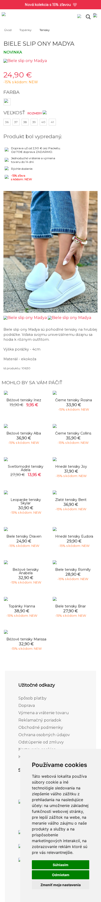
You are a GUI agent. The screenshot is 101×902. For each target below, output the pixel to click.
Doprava (26, 705)
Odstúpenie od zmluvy (41, 742)
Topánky (25, 30)
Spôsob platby (32, 698)
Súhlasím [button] (60, 865)
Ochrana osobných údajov (44, 734)
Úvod (8, 30)
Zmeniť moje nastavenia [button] (60, 885)
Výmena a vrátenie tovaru (43, 713)
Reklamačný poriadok (39, 720)
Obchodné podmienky (40, 727)
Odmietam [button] (60, 875)
